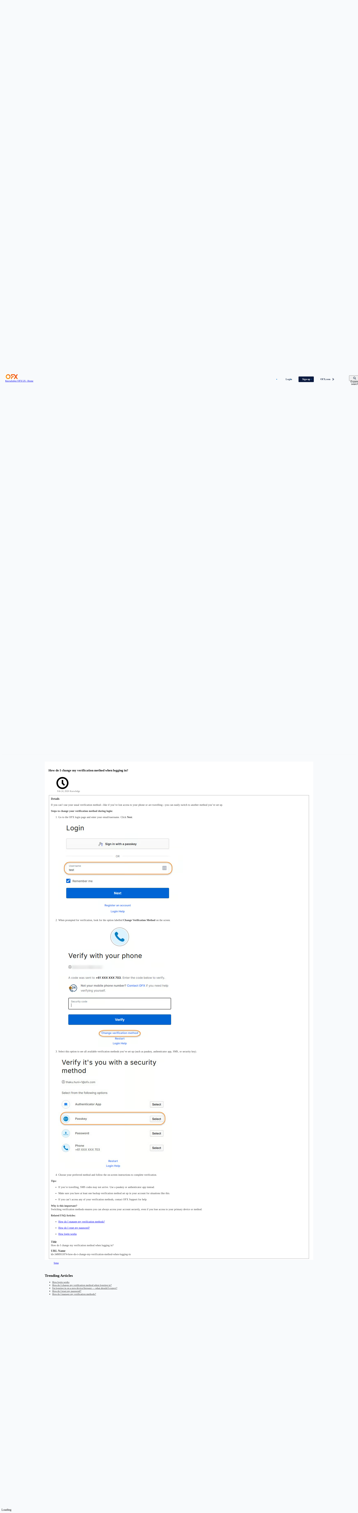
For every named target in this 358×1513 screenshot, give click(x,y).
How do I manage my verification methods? (81, 1221)
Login (289, 379)
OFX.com (325, 379)
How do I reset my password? (74, 1227)
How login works (67, 1234)
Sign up (306, 379)
